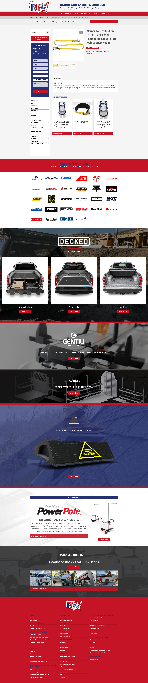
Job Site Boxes (34, 141)
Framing (33, 136)
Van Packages (34, 108)
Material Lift (34, 110)
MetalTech (34, 106)
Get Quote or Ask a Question (40, 38)
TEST (32, 103)
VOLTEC (33, 113)
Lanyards (94, 51)
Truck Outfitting (35, 125)
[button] (81, 32)
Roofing (33, 138)
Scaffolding (34, 122)
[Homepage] (39, 7)
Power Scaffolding (36, 120)
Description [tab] (57, 78)
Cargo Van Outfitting (37, 127)
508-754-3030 (85, 8)
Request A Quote (93, 47)
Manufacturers (35, 146)
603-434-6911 (69, 8)
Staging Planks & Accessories (39, 134)
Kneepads (33, 115)
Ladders (33, 118)
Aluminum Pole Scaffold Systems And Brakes (43, 666)
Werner (98, 51)
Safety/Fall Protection (105, 51)
